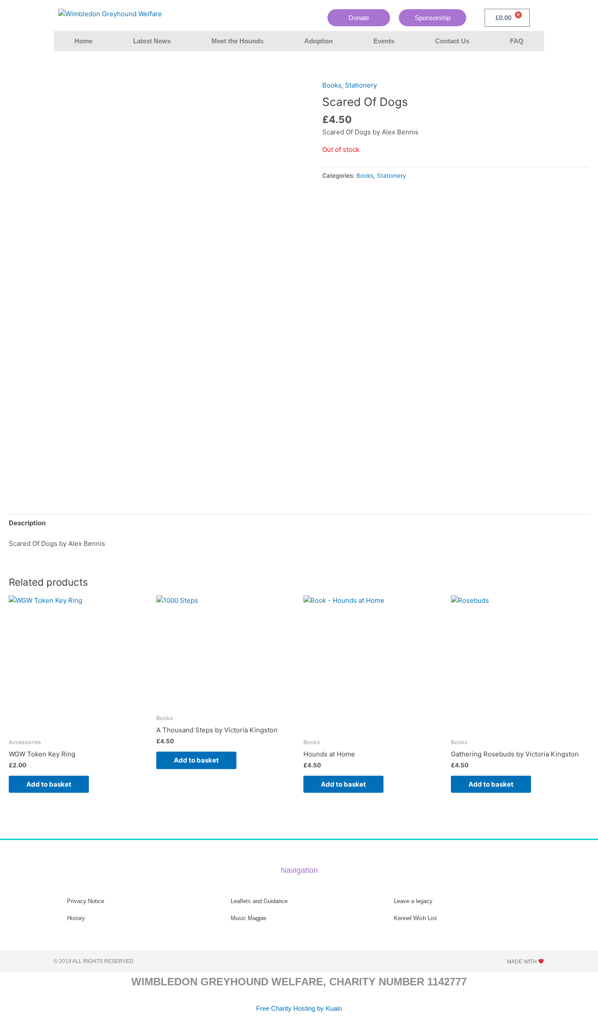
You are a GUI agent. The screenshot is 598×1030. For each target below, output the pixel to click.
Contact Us (452, 41)
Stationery (361, 85)
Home (83, 41)
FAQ (517, 41)
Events (383, 41)
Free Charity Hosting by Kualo (299, 1008)
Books (331, 85)
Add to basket (48, 784)
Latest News (152, 41)
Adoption (318, 41)
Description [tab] (27, 523)
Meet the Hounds (237, 41)
